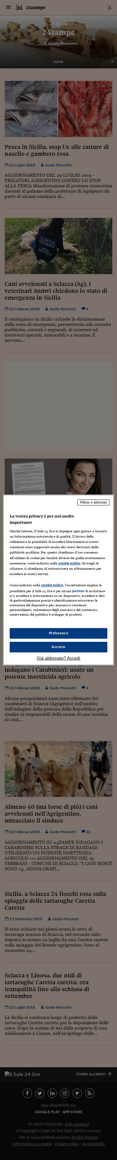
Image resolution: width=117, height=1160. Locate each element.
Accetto (58, 647)
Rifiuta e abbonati (93, 502)
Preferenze (58, 633)
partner (78, 591)
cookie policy (69, 563)
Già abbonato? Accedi (58, 658)
